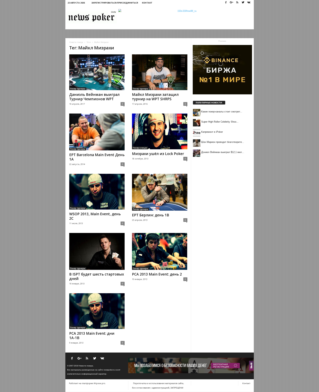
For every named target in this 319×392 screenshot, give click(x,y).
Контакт (147, 2)
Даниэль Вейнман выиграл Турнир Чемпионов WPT (94, 96)
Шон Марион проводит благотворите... (222, 142)
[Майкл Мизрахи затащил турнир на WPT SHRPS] (159, 72)
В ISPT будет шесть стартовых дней (96, 276)
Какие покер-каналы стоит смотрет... (221, 111)
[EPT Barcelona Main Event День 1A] (97, 132)
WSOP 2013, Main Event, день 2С (95, 216)
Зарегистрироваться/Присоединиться (114, 2)
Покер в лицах (140, 148)
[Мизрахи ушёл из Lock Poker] (159, 131)
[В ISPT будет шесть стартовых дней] (97, 251)
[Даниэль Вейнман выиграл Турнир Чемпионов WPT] (97, 72)
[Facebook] (226, 2)
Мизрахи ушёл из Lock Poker (158, 153)
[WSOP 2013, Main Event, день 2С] (97, 192)
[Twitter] (243, 2)
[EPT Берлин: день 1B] (159, 192)
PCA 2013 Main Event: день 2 (157, 274)
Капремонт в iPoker (212, 131)
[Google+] (231, 2)
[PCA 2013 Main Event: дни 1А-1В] (97, 311)
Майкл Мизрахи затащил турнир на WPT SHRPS (155, 96)
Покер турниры (77, 88)
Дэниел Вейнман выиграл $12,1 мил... (222, 152)
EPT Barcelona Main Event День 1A (97, 157)
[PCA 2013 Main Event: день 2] (159, 251)
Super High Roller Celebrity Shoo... (220, 121)
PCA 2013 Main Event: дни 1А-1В (91, 335)
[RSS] (237, 2)
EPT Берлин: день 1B (150, 215)
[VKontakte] (249, 2)
